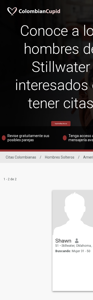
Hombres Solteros (59, 157)
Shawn (63, 241)
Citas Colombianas (21, 157)
